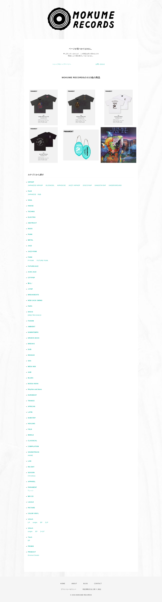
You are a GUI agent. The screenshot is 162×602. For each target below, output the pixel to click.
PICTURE (31, 508)
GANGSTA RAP (100, 185)
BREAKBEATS (33, 295)
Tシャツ (30, 490)
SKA (29, 361)
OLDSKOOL (50, 185)
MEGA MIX (32, 366)
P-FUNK (31, 260)
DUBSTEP (32, 418)
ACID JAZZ (32, 272)
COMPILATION (33, 446)
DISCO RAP (87, 185)
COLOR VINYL (33, 513)
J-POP (30, 289)
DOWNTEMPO (33, 332)
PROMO (31, 546)
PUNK (30, 234)
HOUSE (31, 206)
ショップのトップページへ (62, 64)
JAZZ (30, 246)
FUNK (30, 257)
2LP (46, 522)
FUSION (31, 321)
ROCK (30, 229)
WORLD (31, 435)
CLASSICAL (32, 441)
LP (29, 522)
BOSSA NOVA (33, 383)
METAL (30, 240)
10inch (30, 528)
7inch (30, 537)
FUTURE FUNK (42, 260)
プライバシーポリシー (68, 589)
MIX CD (31, 496)
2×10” (42, 531)
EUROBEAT (32, 395)
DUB (29, 349)
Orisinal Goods (33, 555)
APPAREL (31, 481)
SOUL (30, 200)
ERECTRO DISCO (34, 315)
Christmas (31, 476)
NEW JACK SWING (35, 300)
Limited (31, 502)
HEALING (31, 423)
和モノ (30, 283)
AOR (29, 372)
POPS (30, 306)
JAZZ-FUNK (32, 251)
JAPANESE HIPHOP (35, 185)
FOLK (30, 429)
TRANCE (31, 401)
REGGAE (31, 355)
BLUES (30, 378)
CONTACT (98, 583)
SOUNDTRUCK (33, 452)
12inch (30, 519)
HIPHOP (31, 182)
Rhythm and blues (35, 389)
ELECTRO (31, 217)
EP (41, 522)
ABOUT (74, 583)
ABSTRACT (32, 223)
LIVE (29, 461)
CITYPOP (31, 277)
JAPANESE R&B (34, 194)
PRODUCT (32, 552)
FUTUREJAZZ (33, 266)
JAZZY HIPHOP (74, 185)
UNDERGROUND (115, 185)
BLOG (85, 583)
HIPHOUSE (61, 185)
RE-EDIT (31, 467)
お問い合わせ (100, 64)
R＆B (30, 191)
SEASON (31, 472)
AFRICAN (31, 406)
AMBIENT (31, 326)
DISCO (30, 312)
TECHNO (31, 211)
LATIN (30, 412)
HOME (62, 583)
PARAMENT (32, 487)
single (35, 522)
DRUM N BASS (33, 338)
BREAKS (31, 344)
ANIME (30, 455)
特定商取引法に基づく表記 (92, 589)
